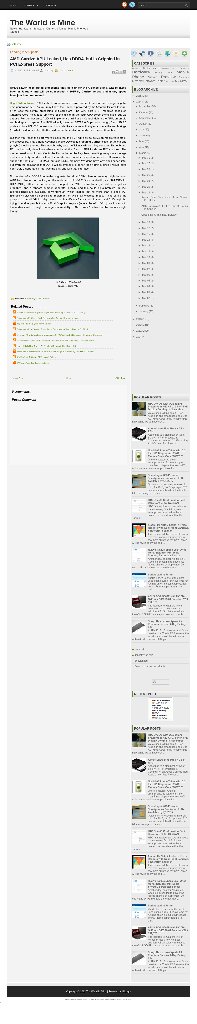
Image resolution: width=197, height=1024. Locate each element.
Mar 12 (146, 251)
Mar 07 (146, 268)
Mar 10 (146, 257)
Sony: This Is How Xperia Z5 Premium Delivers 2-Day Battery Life (47, 346)
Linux (169, 72)
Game (174, 68)
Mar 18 (146, 222)
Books (146, 68)
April (142, 147)
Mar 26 (146, 169)
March (143, 152)
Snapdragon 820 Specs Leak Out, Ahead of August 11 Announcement (48, 318)
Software (149, 81)
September (145, 118)
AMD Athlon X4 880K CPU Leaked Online (36, 357)
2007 (139, 336)
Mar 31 (146, 157)
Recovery (184, 77)
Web (185, 81)
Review (137, 81)
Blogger (126, 991)
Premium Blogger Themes (113, 999)
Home (13, 5)
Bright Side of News (22, 103)
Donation (50, 5)
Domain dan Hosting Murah (149, 666)
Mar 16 (146, 234)
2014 (139, 101)
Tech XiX (139, 649)
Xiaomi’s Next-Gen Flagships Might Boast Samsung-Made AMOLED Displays (51, 312)
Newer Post (17, 378)
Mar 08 (146, 263)
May (142, 141)
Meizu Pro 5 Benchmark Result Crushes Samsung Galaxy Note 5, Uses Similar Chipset (55, 351)
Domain (165, 68)
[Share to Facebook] (124, 72)
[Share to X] (121, 72)
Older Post (120, 378)
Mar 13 (146, 245)
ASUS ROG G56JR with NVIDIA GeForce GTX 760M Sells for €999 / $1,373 (168, 599)
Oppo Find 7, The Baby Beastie (159, 214)
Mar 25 (146, 175)
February (144, 305)
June (142, 135)
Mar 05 (146, 280)
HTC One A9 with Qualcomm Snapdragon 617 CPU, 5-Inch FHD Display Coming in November (60, 335)
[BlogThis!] (117, 72)
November (145, 106)
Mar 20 (146, 186)
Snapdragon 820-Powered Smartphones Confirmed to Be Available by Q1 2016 (52, 329)
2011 (139, 330)
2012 (139, 324)
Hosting (158, 72)
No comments (66, 70)
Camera (155, 68)
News (38, 298)
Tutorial (179, 81)
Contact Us (31, 5)
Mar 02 (146, 298)
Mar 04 (146, 286)
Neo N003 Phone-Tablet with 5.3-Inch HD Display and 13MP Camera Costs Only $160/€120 (167, 453)
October (144, 112)
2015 (139, 95)
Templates (169, 81)
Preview (45, 298)
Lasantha (101, 999)
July (142, 129)
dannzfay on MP (143, 655)
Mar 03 (146, 292)
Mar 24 (146, 181)
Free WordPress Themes (80, 999)
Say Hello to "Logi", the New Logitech (34, 324)
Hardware (29, 298)
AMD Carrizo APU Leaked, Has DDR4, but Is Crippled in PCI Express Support (65, 61)
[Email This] (113, 72)
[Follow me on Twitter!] (132, 7)
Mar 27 (146, 163)
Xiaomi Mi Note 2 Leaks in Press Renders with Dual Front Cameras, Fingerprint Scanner (168, 527)
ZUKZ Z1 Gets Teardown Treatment (33, 363)
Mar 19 (146, 192)
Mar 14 (146, 239)
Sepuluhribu (141, 660)
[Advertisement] (55, 467)
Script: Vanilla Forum (160, 574)
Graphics (184, 68)
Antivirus (136, 68)
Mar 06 (146, 274)
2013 (139, 319)
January (144, 311)
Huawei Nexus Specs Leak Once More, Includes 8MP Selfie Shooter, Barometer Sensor (55, 340)
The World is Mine (42, 22)
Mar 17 (146, 228)
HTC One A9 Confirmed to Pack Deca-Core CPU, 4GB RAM (166, 501)
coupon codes (127, 999)
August (143, 123)
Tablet (160, 81)
